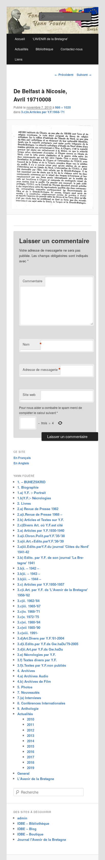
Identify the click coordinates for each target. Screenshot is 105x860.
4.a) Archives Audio (32, 676)
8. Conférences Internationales (41, 703)
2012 (30, 730)
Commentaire (32, 280)
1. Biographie (27, 487)
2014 (30, 740)
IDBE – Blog (26, 828)
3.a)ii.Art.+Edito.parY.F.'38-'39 (40, 541)
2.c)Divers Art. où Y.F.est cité (40, 525)
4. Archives (26, 670)
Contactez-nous (72, 49)
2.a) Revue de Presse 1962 (37, 508)
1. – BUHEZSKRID (31, 481)
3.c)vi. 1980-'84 (28, 622)
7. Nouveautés (28, 692)
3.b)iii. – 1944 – (29, 578)
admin (22, 818)
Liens (18, 59)
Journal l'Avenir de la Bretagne (41, 839)
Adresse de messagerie (41, 370)
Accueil (20, 39)
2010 (30, 719)
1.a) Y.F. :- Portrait (31, 492)
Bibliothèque (44, 49)
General (23, 773)
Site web (29, 394)
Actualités (21, 49)
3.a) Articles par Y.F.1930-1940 (40, 530)
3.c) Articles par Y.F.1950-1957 (40, 584)
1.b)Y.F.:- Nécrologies (34, 498)
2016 (30, 751)
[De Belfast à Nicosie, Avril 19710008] (52, 167)
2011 (30, 724)
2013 (30, 735)
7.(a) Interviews (29, 697)
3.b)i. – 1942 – (28, 568)
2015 (30, 746)
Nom (32, 344)
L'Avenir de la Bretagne (35, 778)
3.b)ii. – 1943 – (28, 573)
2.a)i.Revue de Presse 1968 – (39, 514)
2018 (30, 762)
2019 (30, 767)
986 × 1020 (63, 107)
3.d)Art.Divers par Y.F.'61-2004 (40, 638)
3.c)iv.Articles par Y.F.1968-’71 (43, 112)
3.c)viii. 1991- (27, 632)
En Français (22, 457)
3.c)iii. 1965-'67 (29, 606)
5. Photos (24, 687)
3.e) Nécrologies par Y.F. (36, 654)
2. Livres (24, 503)
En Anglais (21, 463)
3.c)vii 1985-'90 (28, 627)
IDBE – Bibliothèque (33, 823)
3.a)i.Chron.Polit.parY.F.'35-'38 (41, 535)
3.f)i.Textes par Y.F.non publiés (41, 665)
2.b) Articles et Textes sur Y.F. (40, 519)
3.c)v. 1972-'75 (28, 616)
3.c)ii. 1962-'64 (28, 600)
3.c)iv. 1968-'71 (28, 611)
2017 (30, 757)
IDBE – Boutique (30, 834)
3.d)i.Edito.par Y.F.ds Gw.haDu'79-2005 (47, 643)
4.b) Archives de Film (34, 681)
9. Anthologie (27, 708)
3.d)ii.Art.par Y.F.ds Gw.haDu (40, 649)
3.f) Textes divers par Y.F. (37, 659)
